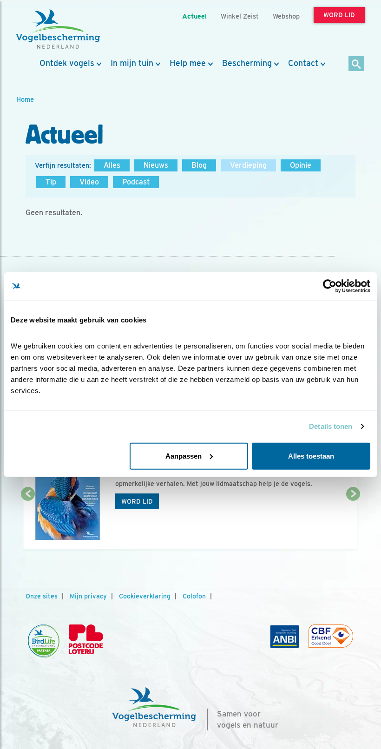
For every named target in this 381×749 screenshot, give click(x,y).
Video (89, 181)
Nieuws (156, 165)
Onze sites (42, 596)
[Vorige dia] (28, 522)
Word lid (137, 501)
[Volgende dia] (353, 522)
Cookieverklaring (145, 596)
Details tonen (330, 426)
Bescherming (247, 63)
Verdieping (248, 165)
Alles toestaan (311, 456)
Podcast (136, 181)
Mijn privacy (88, 596)
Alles (112, 165)
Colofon (194, 596)
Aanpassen (183, 456)
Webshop (286, 16)
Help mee (188, 63)
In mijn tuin (132, 63)
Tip (51, 181)
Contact (303, 63)
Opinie (300, 165)
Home (25, 99)
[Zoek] (356, 64)
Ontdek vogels (66, 63)
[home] (58, 29)
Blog (199, 165)
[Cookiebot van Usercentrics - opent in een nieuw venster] (329, 286)
